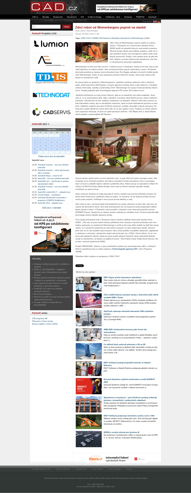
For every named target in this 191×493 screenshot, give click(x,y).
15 (62, 142)
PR (113, 478)
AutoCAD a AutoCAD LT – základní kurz (54, 192)
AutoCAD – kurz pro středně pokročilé (53, 178)
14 (57, 142)
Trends (129, 469)
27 (51, 149)
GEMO (95, 38)
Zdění (147, 38)
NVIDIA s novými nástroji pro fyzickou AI (121, 432)
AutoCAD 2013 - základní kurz (50, 203)
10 (35, 142)
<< (46, 130)
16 (68, 142)
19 (46, 146)
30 (68, 149)
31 (35, 152)
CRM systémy (94, 478)
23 (68, 146)
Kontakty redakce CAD (41, 469)
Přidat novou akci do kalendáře (51, 156)
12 (46, 142)
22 (62, 146)
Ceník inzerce (97, 469)
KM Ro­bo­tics (105, 38)
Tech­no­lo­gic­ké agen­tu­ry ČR (124, 249)
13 (51, 142)
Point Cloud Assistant (42, 294)
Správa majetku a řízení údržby (45, 324)
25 (40, 149)
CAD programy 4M (39, 318)
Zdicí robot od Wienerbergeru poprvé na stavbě (110, 27)
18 (40, 146)
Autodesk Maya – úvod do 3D (50, 176)
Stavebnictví (126, 38)
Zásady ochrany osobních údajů (134, 478)
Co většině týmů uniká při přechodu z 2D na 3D (124, 344)
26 (46, 149)
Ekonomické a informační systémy (62, 478)
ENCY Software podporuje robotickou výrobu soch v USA (129, 416)
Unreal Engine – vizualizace (49, 195)
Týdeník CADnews (63, 469)
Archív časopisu (114, 469)
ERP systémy (106, 478)
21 (57, 146)
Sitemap (119, 478)
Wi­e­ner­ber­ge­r (138, 38)
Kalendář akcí (81, 469)
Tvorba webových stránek (86, 487)
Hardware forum (82, 478)
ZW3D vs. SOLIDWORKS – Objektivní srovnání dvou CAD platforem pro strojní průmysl (50, 272)
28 (57, 149)
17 (35, 146)
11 (40, 142)
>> (57, 130)
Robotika (115, 38)
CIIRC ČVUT (86, 38)
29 (62, 149)
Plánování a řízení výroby (42, 321)
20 (51, 146)
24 (35, 149)
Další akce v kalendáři (51, 208)
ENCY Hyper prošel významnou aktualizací (122, 277)
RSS (46, 478)
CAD (89, 484)
